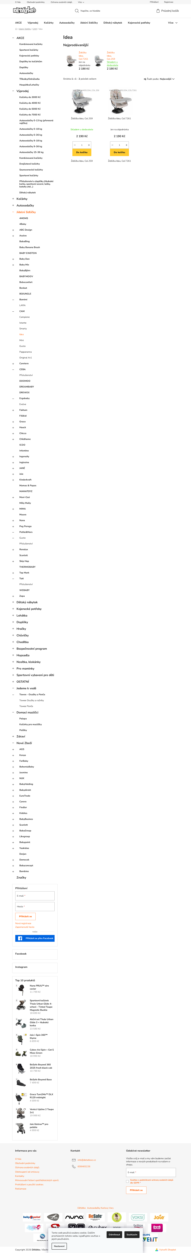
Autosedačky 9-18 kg (30, 140)
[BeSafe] (95, 1217)
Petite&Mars (26, 532)
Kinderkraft (25, 479)
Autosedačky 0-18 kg (30, 129)
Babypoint (24, 842)
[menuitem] (18, 23)
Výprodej (23, 91)
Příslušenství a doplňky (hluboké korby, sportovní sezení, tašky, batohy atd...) (36, 184)
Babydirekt (25, 790)
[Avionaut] (42, 1237)
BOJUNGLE (25, 293)
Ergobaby (24, 398)
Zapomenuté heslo (24, 927)
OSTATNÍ (23, 682)
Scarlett (23, 555)
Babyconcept (26, 865)
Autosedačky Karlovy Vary (100, 1208)
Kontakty (19, 1176)
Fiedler (23, 807)
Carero (22, 801)
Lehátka (22, 615)
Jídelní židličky (26, 212)
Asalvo (23, 235)
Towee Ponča (26, 706)
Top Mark (24, 572)
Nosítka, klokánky (29, 662)
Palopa (23, 718)
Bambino (24, 871)
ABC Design (25, 229)
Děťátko (81, 1208)
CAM (22, 311)
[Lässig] (117, 1217)
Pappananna (25, 351)
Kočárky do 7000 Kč (30, 114)
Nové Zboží (24, 743)
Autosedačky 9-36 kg (30, 146)
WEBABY (24, 590)
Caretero (24, 363)
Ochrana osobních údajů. (61, 2)
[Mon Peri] (34, 1227)
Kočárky (22, 199)
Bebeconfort (25, 282)
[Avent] (148, 1237)
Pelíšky (23, 730)
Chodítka (23, 642)
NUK (21, 778)
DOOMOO (24, 381)
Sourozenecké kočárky (31, 169)
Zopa (22, 596)
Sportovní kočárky (28, 50)
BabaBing (24, 241)
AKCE (20, 38)
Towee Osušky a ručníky (31, 700)
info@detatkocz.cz (87, 1160)
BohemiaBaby (26, 766)
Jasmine (23, 772)
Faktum (23, 410)
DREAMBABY (26, 386)
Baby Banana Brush (29, 247)
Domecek (24, 859)
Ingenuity (24, 456)
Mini (21, 340)
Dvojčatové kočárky (29, 163)
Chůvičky (23, 635)
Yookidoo (24, 848)
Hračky (21, 629)
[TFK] (53, 1217)
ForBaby (23, 761)
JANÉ (22, 468)
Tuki (21, 578)
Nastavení (59, 1246)
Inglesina (24, 462)
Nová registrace (23, 923)
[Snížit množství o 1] (75, 145)
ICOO (22, 444)
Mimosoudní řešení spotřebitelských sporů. (37, 1180)
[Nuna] (74, 1217)
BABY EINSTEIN (28, 253)
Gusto (22, 346)
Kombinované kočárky (30, 44)
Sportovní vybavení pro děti (35, 675)
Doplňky (23, 67)
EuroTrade (24, 795)
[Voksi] (138, 1217)
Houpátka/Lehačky (29, 84)
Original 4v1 (25, 357)
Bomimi (23, 299)
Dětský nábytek (27, 192)
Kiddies (23, 813)
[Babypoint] (32, 1217)
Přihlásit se (25, 916)
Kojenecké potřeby (29, 55)
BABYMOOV (26, 276)
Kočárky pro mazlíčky (30, 724)
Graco (22, 421)
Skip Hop (24, 561)
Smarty (23, 328)
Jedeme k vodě (26, 688)
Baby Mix (24, 264)
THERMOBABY (27, 567)
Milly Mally (25, 503)
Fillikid (23, 415)
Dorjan (22, 854)
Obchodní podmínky (36, 2)
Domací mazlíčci (27, 712)
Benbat (23, 288)
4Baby (22, 224)
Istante (22, 322)
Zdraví (21, 736)
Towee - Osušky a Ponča (32, 694)
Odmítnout (114, 1234)
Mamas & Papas (27, 485)
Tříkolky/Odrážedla (29, 79)
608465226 (84, 1166)
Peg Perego (25, 526)
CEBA (22, 369)
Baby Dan (24, 258)
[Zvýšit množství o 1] (89, 145)
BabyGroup (25, 830)
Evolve (22, 404)
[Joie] (159, 1217)
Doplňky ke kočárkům (30, 61)
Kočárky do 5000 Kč (30, 108)
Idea (21, 334)
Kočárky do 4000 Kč (30, 103)
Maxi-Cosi (24, 497)
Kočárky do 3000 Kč (30, 97)
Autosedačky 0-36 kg (30, 134)
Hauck (22, 427)
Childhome (25, 439)
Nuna (22, 520)
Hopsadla (23, 655)
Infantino (24, 450)
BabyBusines (26, 819)
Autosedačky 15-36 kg (31, 152)
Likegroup (24, 836)
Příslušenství (26, 375)
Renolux (23, 549)
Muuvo (22, 514)
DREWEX (24, 392)
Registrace (168, 2)
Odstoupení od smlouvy (27, 1171)
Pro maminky (25, 669)
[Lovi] (157, 1227)
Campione (24, 317)
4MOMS (23, 218)
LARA (22, 305)
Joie (21, 474)
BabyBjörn (24, 270)
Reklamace (20, 1188)
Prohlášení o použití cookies (29, 1184)
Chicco (22, 433)
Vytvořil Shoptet (167, 1249)
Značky (21, 877)
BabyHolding (26, 784)
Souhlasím (132, 1234)
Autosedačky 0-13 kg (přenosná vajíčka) (36, 122)
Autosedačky (26, 73)
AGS (21, 749)
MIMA (22, 508)
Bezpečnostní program (32, 649)
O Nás (18, 2)
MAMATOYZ (25, 491)
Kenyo (22, 755)
